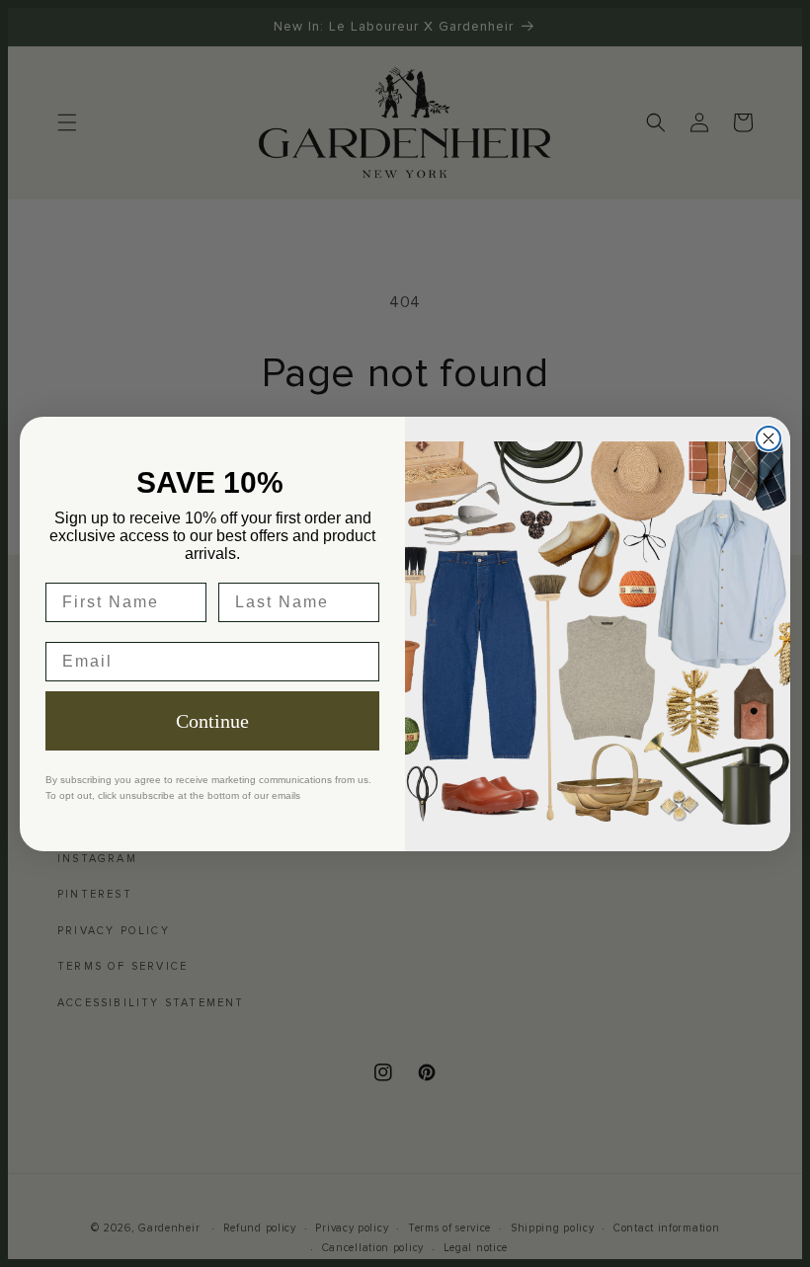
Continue (212, 721)
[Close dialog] (768, 438)
